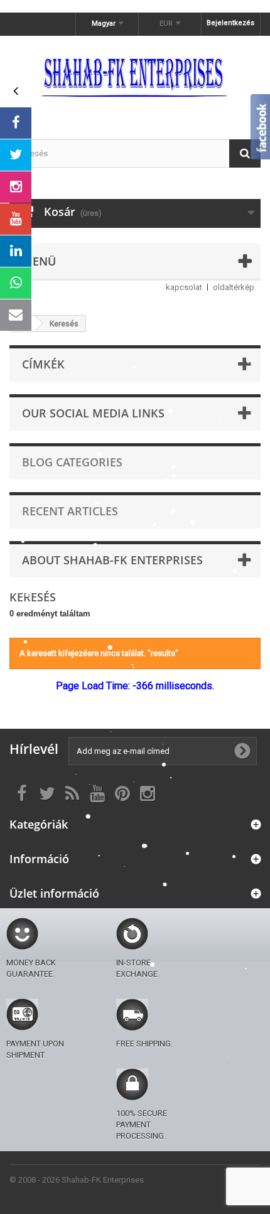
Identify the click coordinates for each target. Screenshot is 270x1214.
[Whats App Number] (15, 283)
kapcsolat (184, 287)
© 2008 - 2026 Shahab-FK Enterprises (76, 1179)
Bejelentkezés (230, 23)
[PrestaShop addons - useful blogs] (135, 76)
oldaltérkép (233, 287)
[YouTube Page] (15, 219)
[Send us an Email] (15, 315)
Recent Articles (70, 510)
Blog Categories (72, 462)
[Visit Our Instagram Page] (15, 187)
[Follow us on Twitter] (15, 155)
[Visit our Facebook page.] (15, 123)
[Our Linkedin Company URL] (15, 251)
